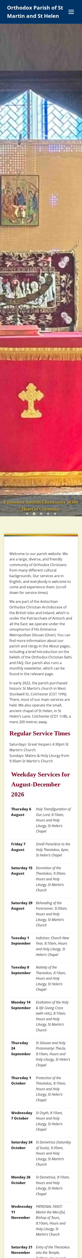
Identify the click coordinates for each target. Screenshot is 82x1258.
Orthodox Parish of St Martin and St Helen (35, 11)
